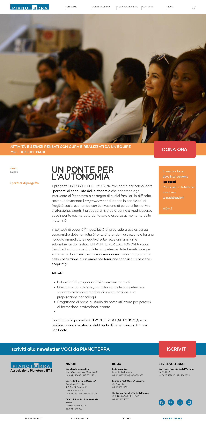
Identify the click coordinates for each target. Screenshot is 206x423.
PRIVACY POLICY (33, 418)
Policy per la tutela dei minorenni (178, 189)
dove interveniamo (175, 176)
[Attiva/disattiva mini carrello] (194, 8)
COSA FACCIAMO (101, 6)
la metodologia (173, 171)
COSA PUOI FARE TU (127, 6)
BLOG (170, 6)
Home (168, 209)
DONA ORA (174, 149)
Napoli (14, 171)
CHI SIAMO (72, 6)
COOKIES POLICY (79, 418)
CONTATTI (147, 6)
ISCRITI (177, 349)
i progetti (169, 181)
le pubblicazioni (173, 197)
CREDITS (126, 418)
